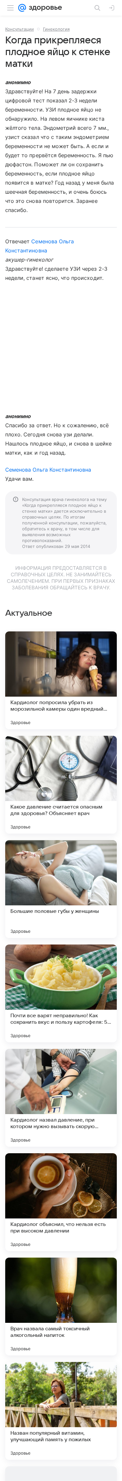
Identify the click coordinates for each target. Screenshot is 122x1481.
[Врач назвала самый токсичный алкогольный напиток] (61, 1306)
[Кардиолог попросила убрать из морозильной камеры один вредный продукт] (61, 680)
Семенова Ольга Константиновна (48, 469)
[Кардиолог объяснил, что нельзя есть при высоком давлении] (61, 1202)
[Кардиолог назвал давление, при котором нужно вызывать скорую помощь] (61, 1098)
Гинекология (56, 29)
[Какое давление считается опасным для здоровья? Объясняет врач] (61, 785)
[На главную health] (44, 8)
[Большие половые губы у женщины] (61, 889)
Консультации (19, 29)
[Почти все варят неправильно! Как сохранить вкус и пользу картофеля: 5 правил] (61, 993)
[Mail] (22, 8)
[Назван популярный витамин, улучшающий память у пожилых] (61, 1411)
